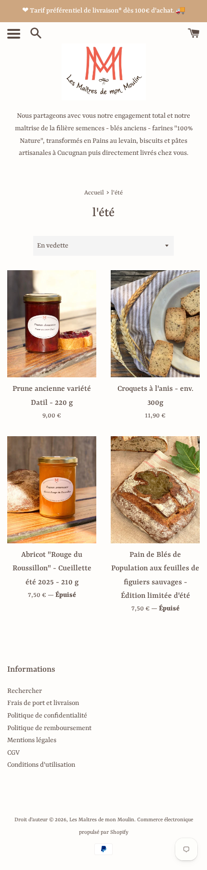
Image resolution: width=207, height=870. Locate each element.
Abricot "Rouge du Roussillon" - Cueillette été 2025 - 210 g (52, 568)
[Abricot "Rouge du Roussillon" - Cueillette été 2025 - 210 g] (51, 489)
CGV (13, 753)
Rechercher (24, 691)
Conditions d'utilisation (41, 765)
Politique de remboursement (49, 728)
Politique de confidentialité (47, 715)
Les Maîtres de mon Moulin (101, 820)
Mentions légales (31, 740)
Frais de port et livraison (43, 703)
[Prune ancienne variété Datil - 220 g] (51, 323)
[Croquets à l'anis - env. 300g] (155, 323)
